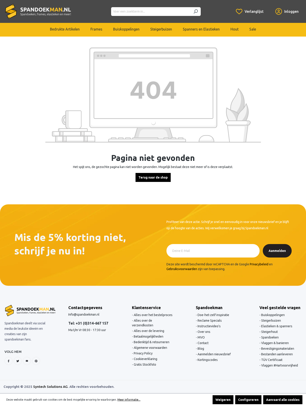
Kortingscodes (207, 360)
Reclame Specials (209, 320)
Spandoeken (270, 337)
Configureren (248, 400)
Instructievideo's (209, 326)
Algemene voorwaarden (150, 347)
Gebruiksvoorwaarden (181, 269)
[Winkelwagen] (269, 8)
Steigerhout (269, 332)
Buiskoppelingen (273, 315)
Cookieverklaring (145, 359)
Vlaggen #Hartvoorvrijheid (279, 365)
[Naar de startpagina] (38, 11)
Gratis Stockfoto (144, 364)
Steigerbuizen (271, 320)
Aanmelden (277, 251)
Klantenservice (146, 307)
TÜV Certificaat (271, 360)
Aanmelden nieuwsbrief (214, 354)
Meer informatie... (128, 399)
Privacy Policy (143, 353)
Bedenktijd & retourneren (151, 342)
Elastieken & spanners (276, 326)
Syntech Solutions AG (50, 387)
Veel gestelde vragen (279, 307)
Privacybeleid (259, 264)
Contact (203, 343)
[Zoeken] (195, 11)
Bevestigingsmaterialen (277, 348)
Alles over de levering (148, 331)
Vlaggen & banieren (275, 343)
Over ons (203, 332)
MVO (201, 337)
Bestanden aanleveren (277, 354)
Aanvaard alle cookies (283, 400)
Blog (200, 348)
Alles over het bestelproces (152, 315)
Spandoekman (209, 307)
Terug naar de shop (153, 177)
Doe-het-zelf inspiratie (213, 315)
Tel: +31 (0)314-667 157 (88, 323)
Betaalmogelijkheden (148, 336)
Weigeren (223, 400)
